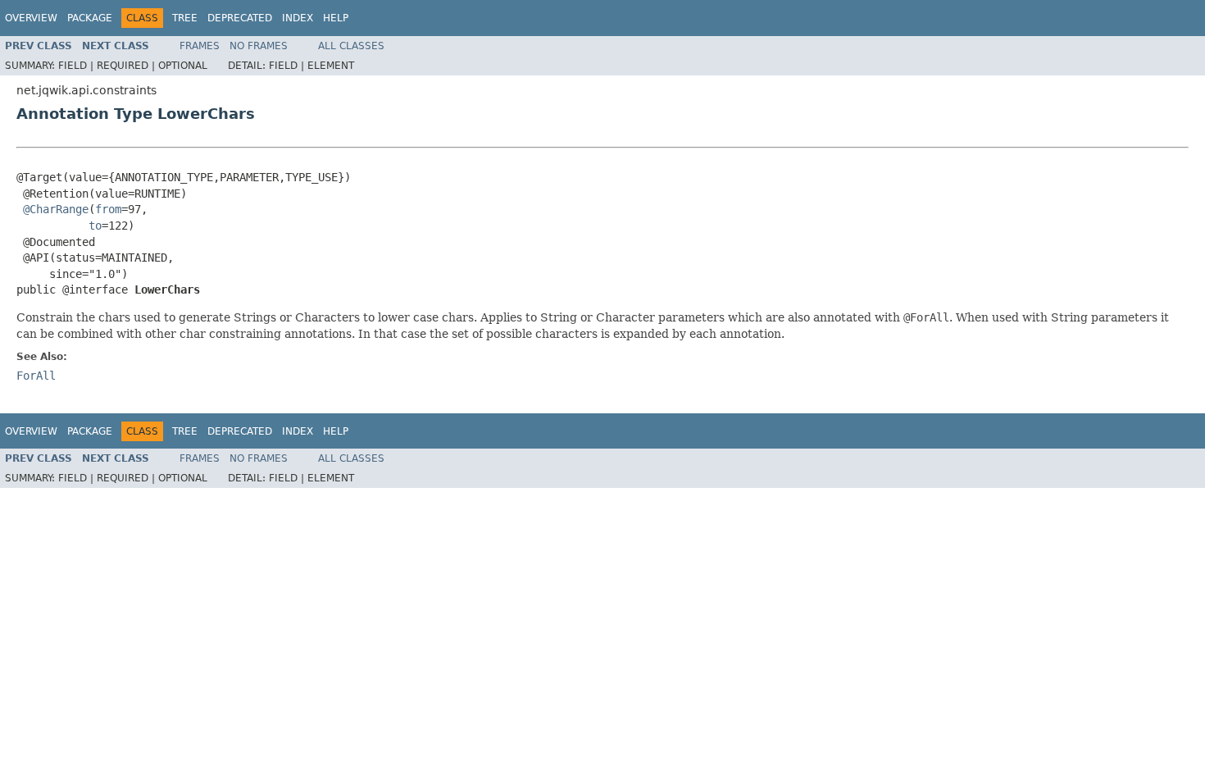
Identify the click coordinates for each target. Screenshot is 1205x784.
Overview (31, 18)
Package (89, 18)
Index (297, 18)
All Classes (351, 46)
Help (335, 18)
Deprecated (239, 18)
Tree (185, 18)
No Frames (259, 46)
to (95, 225)
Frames (200, 46)
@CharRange (56, 209)
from (108, 209)
